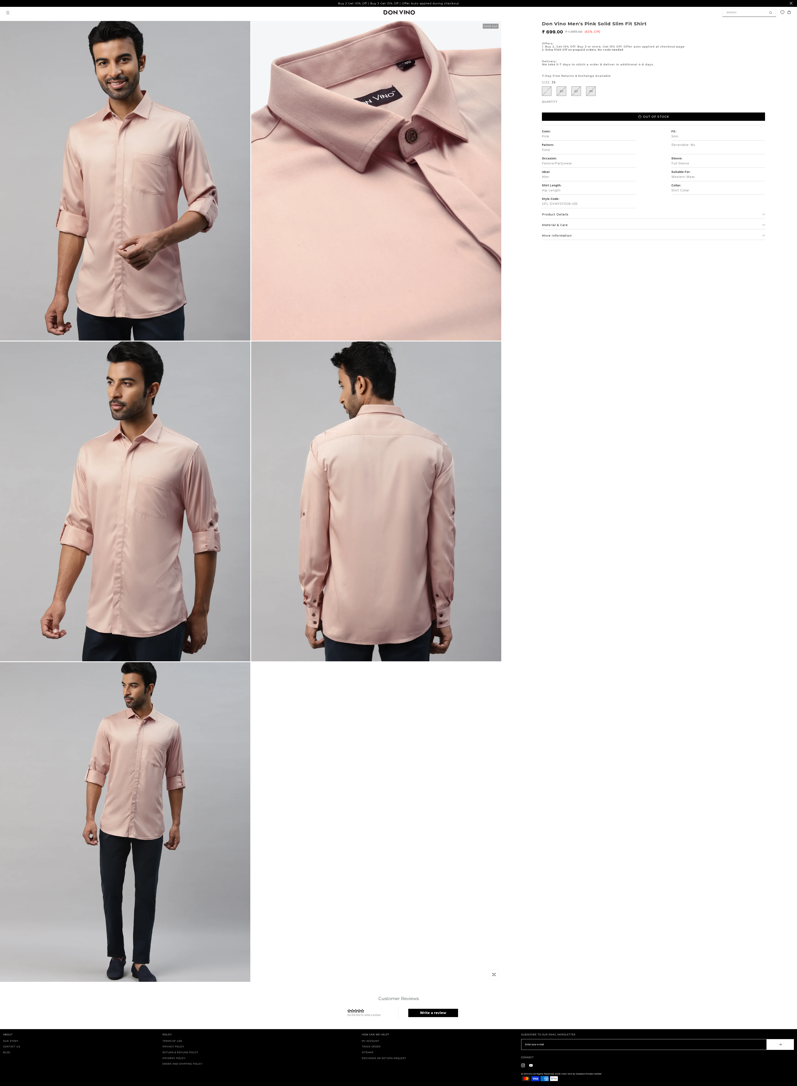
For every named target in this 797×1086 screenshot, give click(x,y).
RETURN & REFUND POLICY (180, 1052)
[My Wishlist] (783, 12)
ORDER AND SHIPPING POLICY (182, 1063)
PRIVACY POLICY (173, 1046)
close (5, 3)
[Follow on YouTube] (531, 1065)
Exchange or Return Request (384, 1058)
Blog (6, 1052)
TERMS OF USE (172, 1041)
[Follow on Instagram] (523, 1065)
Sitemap (368, 1052)
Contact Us (11, 1046)
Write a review (433, 1013)
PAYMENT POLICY (174, 1058)
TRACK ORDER (371, 1046)
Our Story (10, 1041)
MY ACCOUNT (370, 1041)
